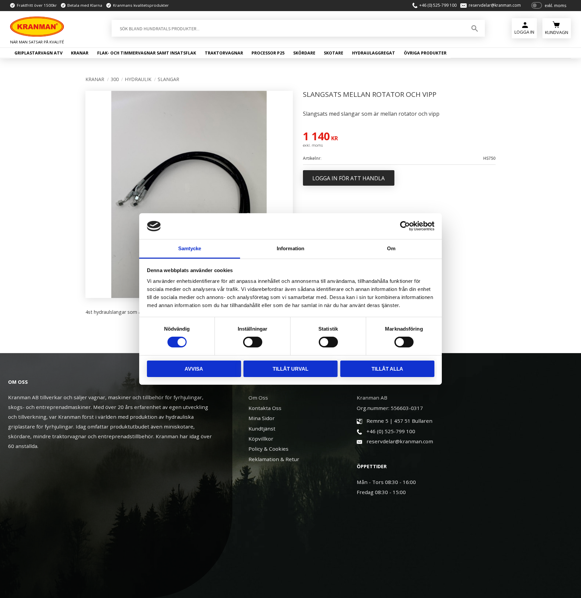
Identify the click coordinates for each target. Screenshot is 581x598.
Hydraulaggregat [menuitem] (373, 53)
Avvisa (194, 369)
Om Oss (258, 397)
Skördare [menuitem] (304, 53)
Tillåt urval (290, 369)
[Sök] (474, 28)
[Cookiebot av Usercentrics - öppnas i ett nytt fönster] (405, 226)
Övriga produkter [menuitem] (425, 53)
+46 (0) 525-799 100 (438, 5)
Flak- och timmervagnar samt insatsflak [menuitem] (146, 53)
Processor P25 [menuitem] (267, 53)
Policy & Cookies (268, 448)
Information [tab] (290, 248)
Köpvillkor (260, 438)
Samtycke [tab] (189, 248)
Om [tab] (391, 248)
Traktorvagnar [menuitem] (224, 53)
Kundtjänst (261, 428)
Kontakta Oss (264, 408)
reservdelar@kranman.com (495, 5)
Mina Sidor (261, 418)
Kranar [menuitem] (79, 53)
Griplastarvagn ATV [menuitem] (38, 53)
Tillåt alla (387, 369)
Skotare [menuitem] (333, 53)
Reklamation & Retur (273, 459)
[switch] (252, 342)
